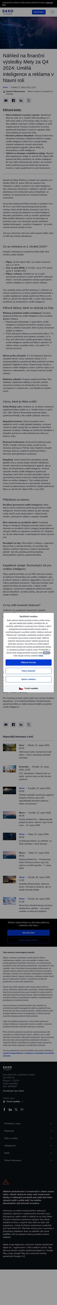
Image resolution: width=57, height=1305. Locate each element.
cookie (21, 654)
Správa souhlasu (28, 681)
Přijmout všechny (28, 664)
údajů (28, 657)
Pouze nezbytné (28, 672)
